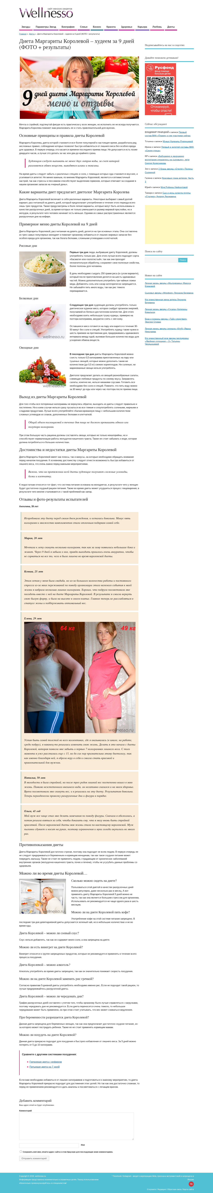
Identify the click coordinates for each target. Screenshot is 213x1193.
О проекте (151, 1189)
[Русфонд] (160, 115)
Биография (68, 26)
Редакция (161, 1189)
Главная (23, 34)
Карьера (142, 26)
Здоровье (126, 26)
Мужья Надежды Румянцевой (178, 141)
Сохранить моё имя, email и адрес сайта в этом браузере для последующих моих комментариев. (68, 1152)
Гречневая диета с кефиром (45, 1062)
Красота (111, 26)
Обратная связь (174, 1189)
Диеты (171, 26)
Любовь (157, 26)
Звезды (26, 26)
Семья (83, 26)
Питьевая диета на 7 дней (44, 1067)
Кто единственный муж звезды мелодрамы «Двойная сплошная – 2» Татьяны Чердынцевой (167, 341)
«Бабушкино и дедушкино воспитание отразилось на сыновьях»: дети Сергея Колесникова (167, 159)
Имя (83, 1145)
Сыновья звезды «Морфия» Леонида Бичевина (169, 293)
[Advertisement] (169, 224)
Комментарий (25, 1111)
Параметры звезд (46, 26)
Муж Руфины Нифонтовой (174, 187)
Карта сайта (188, 1189)
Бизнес (97, 26)
